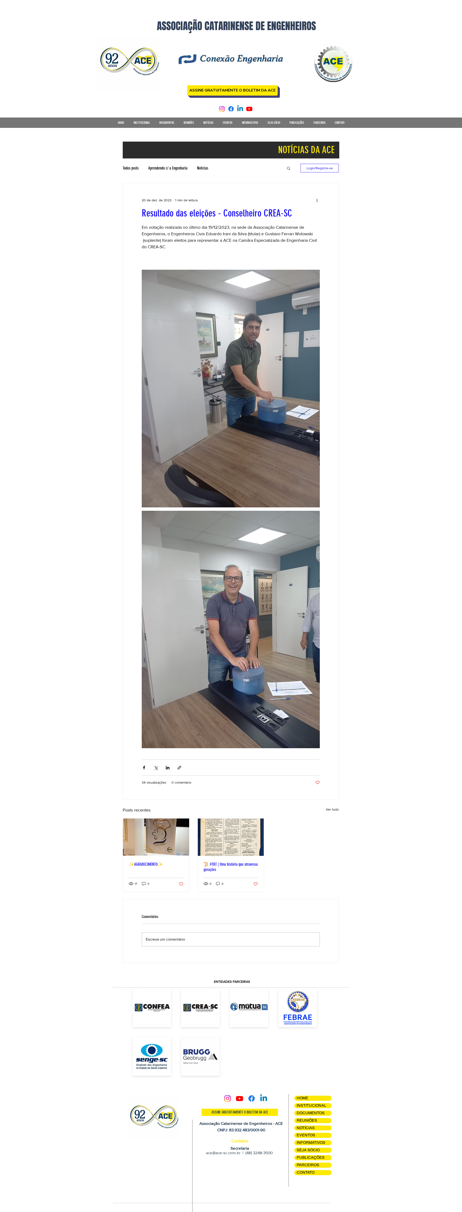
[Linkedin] (240, 108)
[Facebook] (231, 108)
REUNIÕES (307, 1120)
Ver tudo (332, 809)
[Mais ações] (317, 200)
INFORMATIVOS (311, 1142)
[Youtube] (249, 108)
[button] (141, 124)
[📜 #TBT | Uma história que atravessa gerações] (231, 837)
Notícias (202, 168)
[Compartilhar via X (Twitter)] (156, 767)
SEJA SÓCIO (308, 1150)
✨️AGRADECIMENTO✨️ (146, 864)
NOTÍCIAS (306, 1128)
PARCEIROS (308, 1165)
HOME (302, 1098)
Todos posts (131, 168)
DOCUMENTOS (311, 1113)
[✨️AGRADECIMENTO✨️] (156, 837)
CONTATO (305, 1172)
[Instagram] (221, 108)
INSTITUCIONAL (311, 1105)
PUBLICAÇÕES (311, 1157)
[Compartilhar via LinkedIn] (167, 767)
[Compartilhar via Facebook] (144, 767)
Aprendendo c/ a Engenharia (167, 168)
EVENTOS (306, 1135)
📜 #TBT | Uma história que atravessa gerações (231, 867)
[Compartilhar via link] (179, 767)
